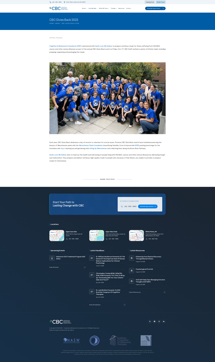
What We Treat (103, 8)
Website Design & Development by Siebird (61, 330)
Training (113, 8)
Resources (121, 8)
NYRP (137, 145)
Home (51, 23)
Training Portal (150, 2)
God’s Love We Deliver (103, 46)
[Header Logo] (58, 8)
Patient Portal (160, 2)
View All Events (54, 267)
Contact (128, 8)
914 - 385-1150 (153, 239)
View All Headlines (94, 304)
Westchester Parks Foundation (91, 145)
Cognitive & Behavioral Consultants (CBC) (65, 46)
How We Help (92, 8)
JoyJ (62, 148)
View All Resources (135, 292)
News (57, 23)
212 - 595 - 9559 (56, 2)
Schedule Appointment (153, 8)
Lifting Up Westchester (98, 148)
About (84, 8)
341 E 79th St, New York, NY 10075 (75, 2)
